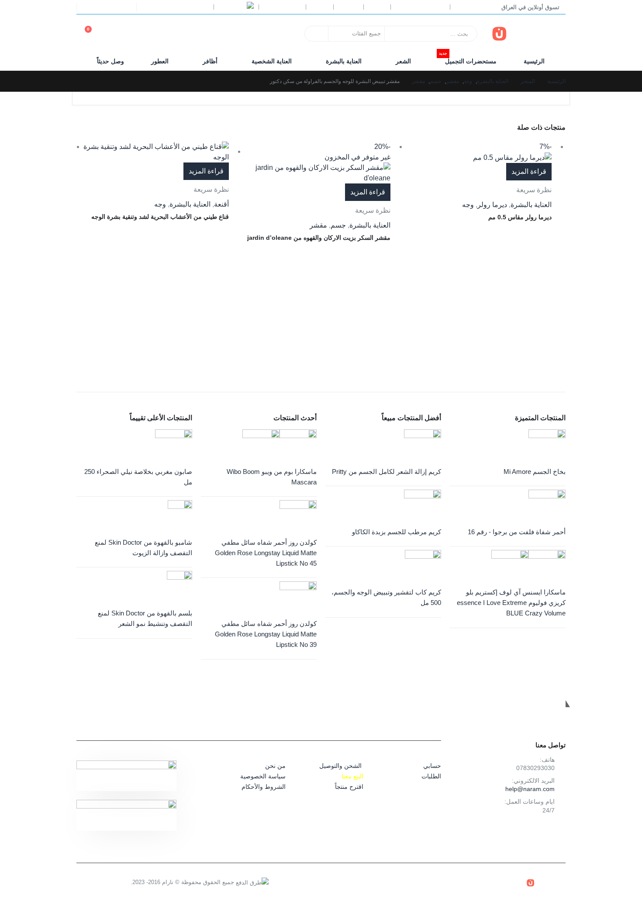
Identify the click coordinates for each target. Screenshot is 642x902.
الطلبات (431, 776)
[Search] (317, 33)
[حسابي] (136, 34)
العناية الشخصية (272, 61)
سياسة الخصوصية (263, 776)
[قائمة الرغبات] (116, 34)
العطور (160, 61)
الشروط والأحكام (264, 786)
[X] (108, 7)
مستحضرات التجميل (468, 59)
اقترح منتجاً (349, 786)
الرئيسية (534, 61)
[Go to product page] (152, 152)
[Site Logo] (528, 33)
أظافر (210, 61)
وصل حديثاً (110, 61)
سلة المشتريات (282, 7)
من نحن (275, 765)
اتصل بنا (348, 7)
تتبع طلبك (466, 7)
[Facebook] (124, 7)
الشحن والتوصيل (340, 765)
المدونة (319, 7)
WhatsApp (517, 831)
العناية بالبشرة (344, 61)
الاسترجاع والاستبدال (420, 7)
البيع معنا (352, 776)
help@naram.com (530, 788)
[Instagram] (91, 7)
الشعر (403, 61)
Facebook (557, 831)
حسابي (377, 7)
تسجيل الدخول (179, 7)
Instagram (537, 831)
